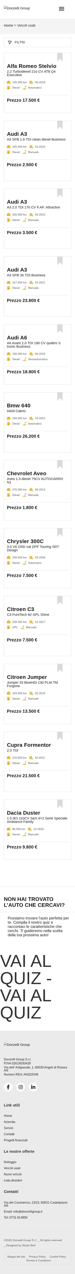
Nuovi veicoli (13, 1174)
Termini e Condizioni (38, 1260)
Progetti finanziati (16, 1140)
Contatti (9, 1134)
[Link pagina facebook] (8, 1087)
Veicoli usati (12, 1168)
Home (8, 25)
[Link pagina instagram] (20, 1087)
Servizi (8, 1128)
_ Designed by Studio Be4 (19, 1245)
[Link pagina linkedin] (33, 1087)
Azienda (9, 1121)
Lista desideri (13, 1180)
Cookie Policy (58, 1256)
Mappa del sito (16, 1256)
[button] (61, 8)
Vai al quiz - (26, 986)
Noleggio (10, 1162)
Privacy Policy (37, 1256)
